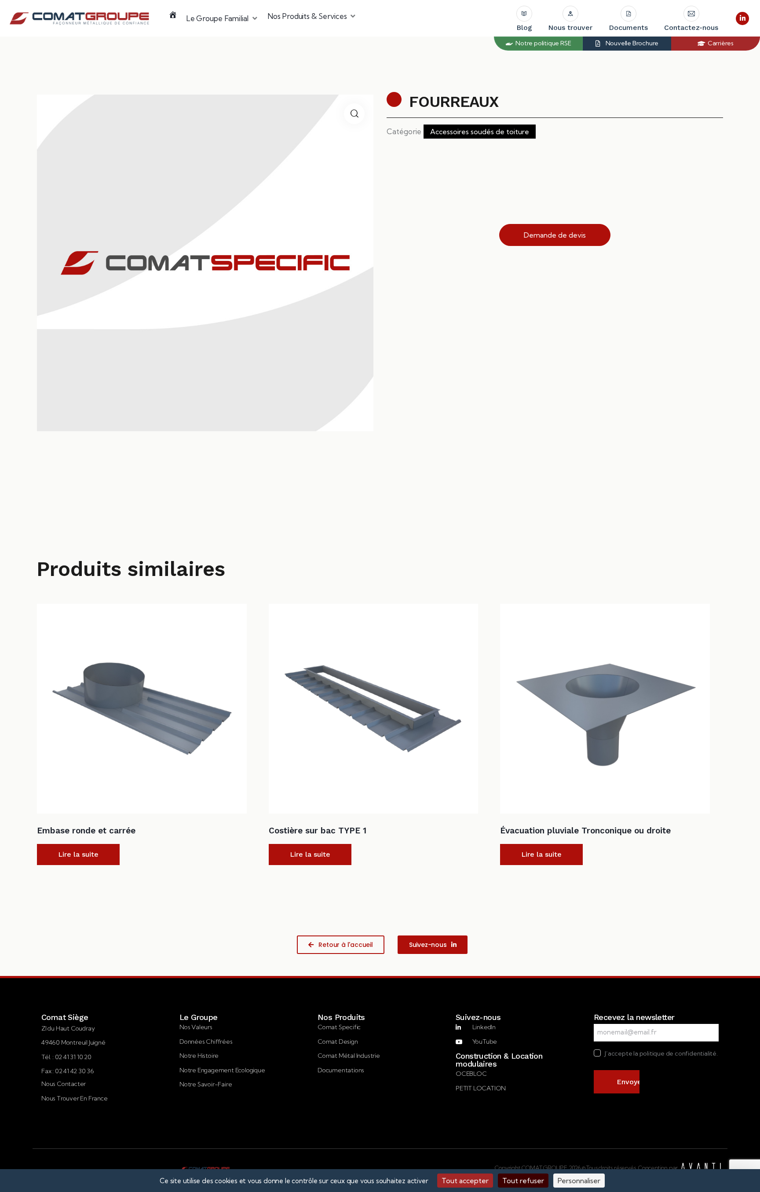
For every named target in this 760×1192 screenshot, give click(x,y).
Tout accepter (465, 1180)
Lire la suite (78, 854)
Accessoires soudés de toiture (479, 131)
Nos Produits (341, 1017)
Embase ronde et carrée (86, 830)
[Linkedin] (742, 18)
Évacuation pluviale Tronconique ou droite (585, 830)
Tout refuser (523, 1180)
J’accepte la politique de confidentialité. (661, 1053)
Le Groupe (198, 1017)
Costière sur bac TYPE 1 (317, 830)
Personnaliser (579, 1180)
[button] (222, 18)
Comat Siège (64, 1017)
